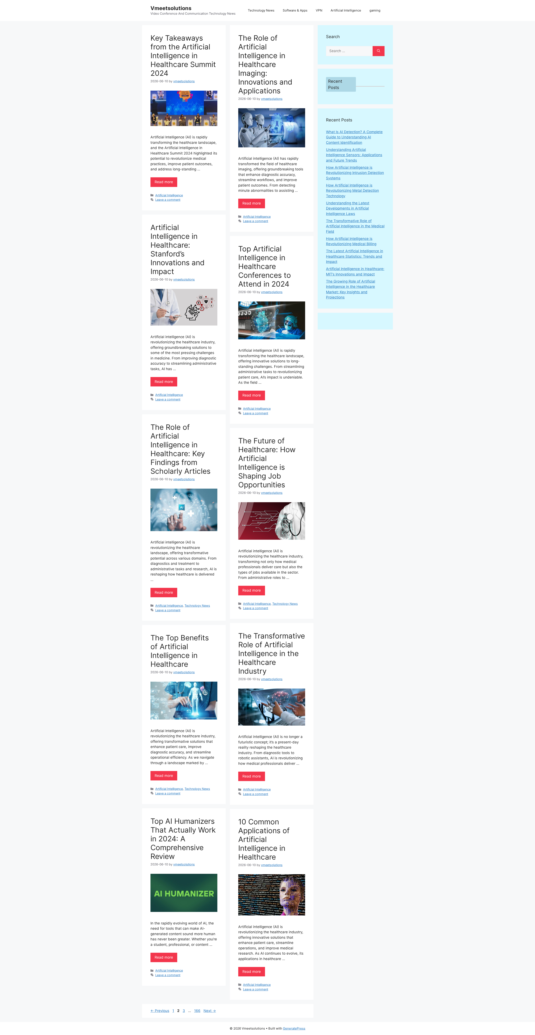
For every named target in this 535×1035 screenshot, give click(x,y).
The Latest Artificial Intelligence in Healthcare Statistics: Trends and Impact (354, 256)
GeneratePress (294, 1028)
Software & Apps (295, 10)
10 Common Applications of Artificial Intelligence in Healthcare (264, 839)
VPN (319, 10)
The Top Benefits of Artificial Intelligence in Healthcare (179, 650)
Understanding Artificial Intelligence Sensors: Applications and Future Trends (354, 155)
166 (197, 1011)
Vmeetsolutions (170, 8)
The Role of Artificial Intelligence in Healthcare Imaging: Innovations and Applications (265, 64)
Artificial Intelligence (346, 10)
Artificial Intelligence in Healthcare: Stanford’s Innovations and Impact (177, 249)
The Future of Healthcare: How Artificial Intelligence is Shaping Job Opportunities (267, 462)
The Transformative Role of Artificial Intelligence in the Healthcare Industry (271, 653)
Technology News (261, 10)
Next (210, 1011)
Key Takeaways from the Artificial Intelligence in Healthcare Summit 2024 (183, 55)
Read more (164, 182)
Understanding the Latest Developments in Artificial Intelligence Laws (347, 208)
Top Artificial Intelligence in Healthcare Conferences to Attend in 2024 (264, 266)
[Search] (379, 51)
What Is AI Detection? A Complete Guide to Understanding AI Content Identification (354, 137)
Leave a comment (167, 199)
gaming (374, 10)
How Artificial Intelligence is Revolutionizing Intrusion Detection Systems (355, 172)
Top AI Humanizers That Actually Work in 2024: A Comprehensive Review (183, 839)
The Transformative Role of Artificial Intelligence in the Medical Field (355, 226)
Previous (159, 1011)
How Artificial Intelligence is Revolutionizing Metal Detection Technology (352, 190)
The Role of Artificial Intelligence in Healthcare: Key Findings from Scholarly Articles (180, 449)
